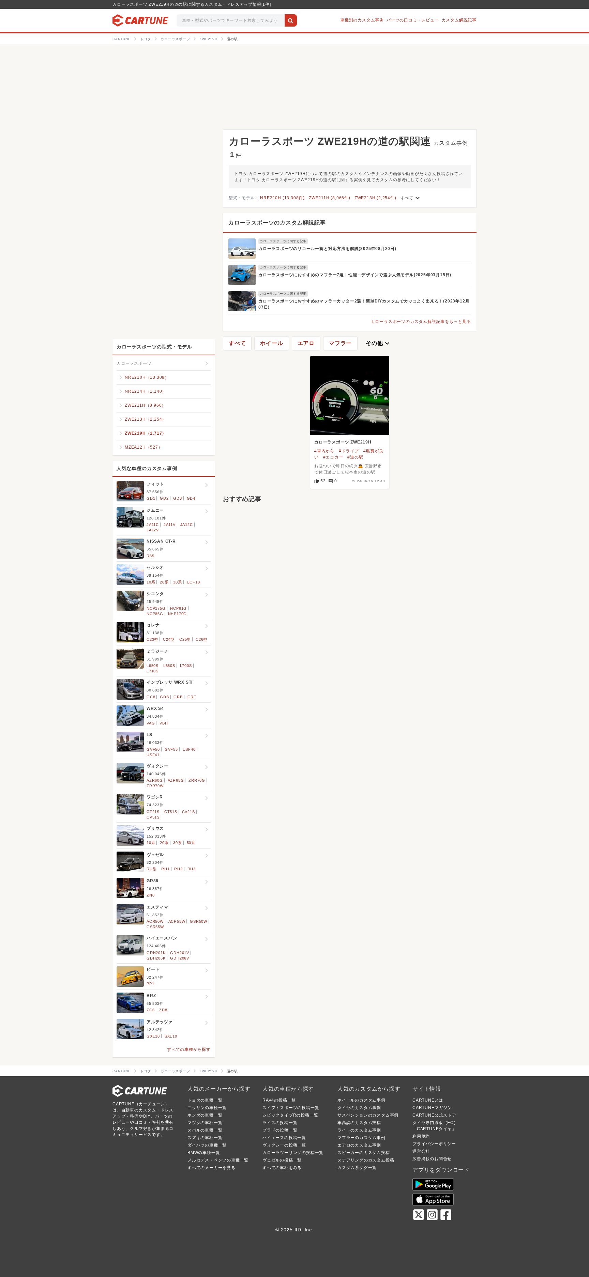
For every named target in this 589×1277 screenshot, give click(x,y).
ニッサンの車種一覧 (207, 1107)
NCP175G (156, 608)
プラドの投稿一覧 (279, 1130)
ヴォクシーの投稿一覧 (284, 1145)
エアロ (306, 343)
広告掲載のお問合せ (432, 1158)
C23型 (152, 639)
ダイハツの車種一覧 (207, 1145)
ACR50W (155, 921)
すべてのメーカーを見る (211, 1167)
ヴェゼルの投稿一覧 (282, 1160)
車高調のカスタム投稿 (359, 1122)
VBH (164, 723)
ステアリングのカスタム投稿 (365, 1160)
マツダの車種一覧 (204, 1122)
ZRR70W (155, 786)
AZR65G (176, 780)
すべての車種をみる (282, 1167)
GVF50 (153, 749)
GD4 (191, 498)
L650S (152, 666)
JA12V (153, 530)
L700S (186, 666)
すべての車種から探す (189, 1049)
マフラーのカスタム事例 (361, 1137)
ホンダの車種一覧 (204, 1115)
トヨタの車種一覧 (204, 1100)
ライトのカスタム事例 (359, 1130)
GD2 (164, 498)
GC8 (151, 697)
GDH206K (156, 958)
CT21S (153, 812)
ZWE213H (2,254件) (375, 198)
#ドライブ (349, 451)
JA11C (153, 525)
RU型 (151, 869)
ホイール (271, 343)
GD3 (177, 498)
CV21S (188, 812)
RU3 (191, 869)
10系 (151, 582)
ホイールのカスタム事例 (361, 1100)
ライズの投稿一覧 (279, 1122)
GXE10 (153, 1036)
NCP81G (178, 608)
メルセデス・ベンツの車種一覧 (217, 1160)
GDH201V (179, 953)
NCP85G (155, 614)
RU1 (165, 869)
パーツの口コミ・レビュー (413, 20)
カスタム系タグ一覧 (357, 1167)
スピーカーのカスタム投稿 (363, 1152)
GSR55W (155, 927)
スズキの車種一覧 (204, 1137)
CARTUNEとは (427, 1100)
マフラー (340, 343)
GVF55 (171, 749)
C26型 (201, 639)
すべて (411, 198)
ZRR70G (196, 780)
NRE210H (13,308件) (282, 198)
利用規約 (421, 1136)
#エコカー (333, 457)
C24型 (169, 639)
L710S (152, 671)
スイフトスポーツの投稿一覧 (290, 1107)
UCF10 (193, 582)
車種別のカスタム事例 (362, 20)
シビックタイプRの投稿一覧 (290, 1115)
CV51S (153, 817)
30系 (177, 582)
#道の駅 (355, 457)
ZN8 (150, 895)
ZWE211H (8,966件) (329, 198)
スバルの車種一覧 (204, 1130)
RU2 (178, 869)
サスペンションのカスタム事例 (367, 1115)
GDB (164, 697)
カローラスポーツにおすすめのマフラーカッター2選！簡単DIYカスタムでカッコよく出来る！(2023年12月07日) (363, 304)
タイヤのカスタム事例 (359, 1107)
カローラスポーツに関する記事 (283, 241)
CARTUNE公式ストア (434, 1115)
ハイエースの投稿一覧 (284, 1137)
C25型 (185, 639)
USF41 (153, 755)
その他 (378, 343)
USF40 (189, 749)
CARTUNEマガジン (432, 1107)
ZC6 (150, 1010)
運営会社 (421, 1151)
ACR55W (176, 921)
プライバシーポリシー (434, 1143)
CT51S (170, 812)
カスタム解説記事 (459, 20)
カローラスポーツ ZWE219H (343, 442)
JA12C (186, 525)
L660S (169, 666)
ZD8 (163, 1010)
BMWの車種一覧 (203, 1152)
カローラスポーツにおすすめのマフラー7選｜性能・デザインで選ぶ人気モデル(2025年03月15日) (354, 274)
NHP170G (177, 614)
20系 (164, 582)
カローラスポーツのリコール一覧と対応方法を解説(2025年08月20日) (327, 248)
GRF (191, 697)
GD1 (151, 498)
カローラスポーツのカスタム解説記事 (277, 222)
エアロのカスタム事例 (359, 1145)
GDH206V (179, 958)
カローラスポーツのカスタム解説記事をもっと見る (421, 321)
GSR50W (198, 921)
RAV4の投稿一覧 (279, 1100)
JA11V (170, 525)
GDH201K (156, 953)
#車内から (324, 451)
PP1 (150, 984)
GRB (177, 697)
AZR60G (155, 780)
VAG (151, 723)
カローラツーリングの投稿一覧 (292, 1152)
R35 (150, 556)
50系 (191, 843)
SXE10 (171, 1036)
